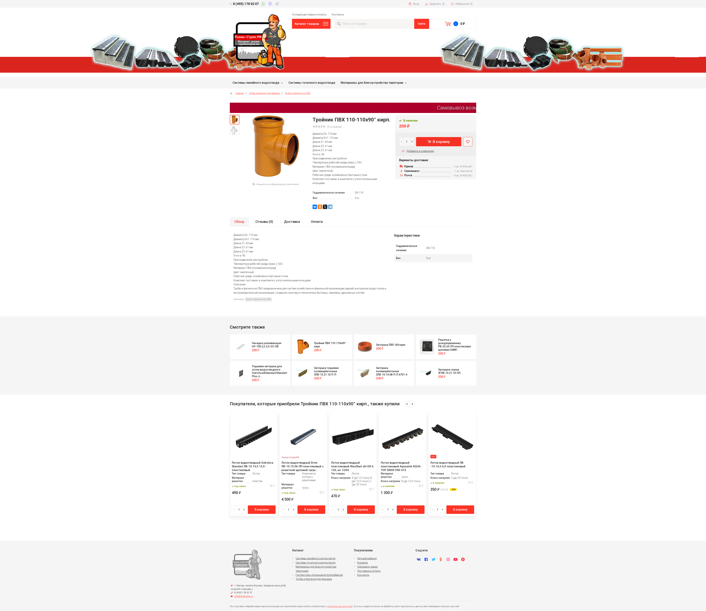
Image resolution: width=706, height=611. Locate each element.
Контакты (338, 14)
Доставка (292, 222)
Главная (239, 93)
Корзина (362, 562)
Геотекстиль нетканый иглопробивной (319, 574)
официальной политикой (339, 606)
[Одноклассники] (320, 207)
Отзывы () (264, 222)
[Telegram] (277, 4)
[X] (325, 207)
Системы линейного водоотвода (256, 82)
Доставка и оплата (368, 570)
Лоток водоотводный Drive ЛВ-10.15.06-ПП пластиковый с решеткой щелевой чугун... (302, 466)
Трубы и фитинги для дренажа (264, 93)
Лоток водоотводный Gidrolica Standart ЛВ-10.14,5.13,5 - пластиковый (252, 466)
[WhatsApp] (263, 4)
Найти (421, 23)
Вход (416, 3)
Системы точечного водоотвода (311, 82)
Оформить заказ (367, 566)
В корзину (441, 141)
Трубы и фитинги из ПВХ (297, 93)
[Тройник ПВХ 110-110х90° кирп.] (234, 119)
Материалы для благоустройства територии (372, 82)
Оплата (317, 222)
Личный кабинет (367, 558)
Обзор (239, 222)
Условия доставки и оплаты (309, 14)
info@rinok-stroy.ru (243, 596)
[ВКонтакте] (315, 207)
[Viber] (270, 4)
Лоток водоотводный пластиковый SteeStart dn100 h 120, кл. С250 (352, 466)
